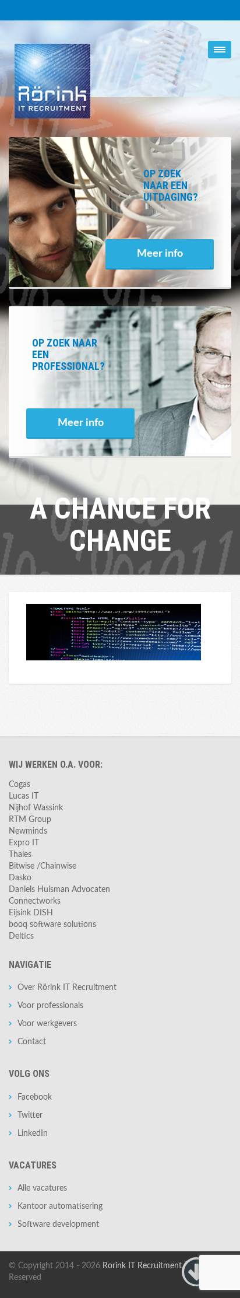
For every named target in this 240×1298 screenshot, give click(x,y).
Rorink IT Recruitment (142, 1266)
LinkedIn (32, 1133)
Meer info (160, 254)
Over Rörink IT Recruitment (67, 988)
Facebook (34, 1097)
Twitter (30, 1115)
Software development (58, 1224)
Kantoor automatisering (60, 1206)
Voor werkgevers (47, 1024)
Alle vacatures (42, 1188)
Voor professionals (50, 1006)
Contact (31, 1042)
